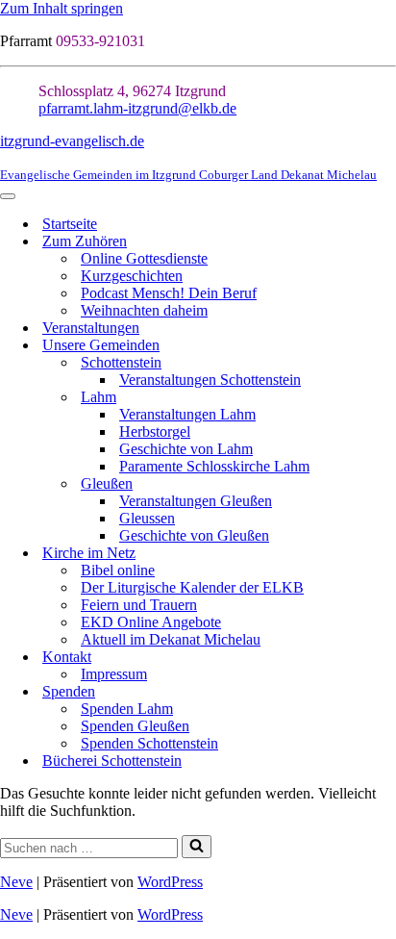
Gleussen (147, 518)
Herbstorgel (154, 431)
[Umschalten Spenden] (386, 692)
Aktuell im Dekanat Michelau (170, 639)
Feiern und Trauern (139, 604)
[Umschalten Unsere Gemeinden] (386, 346)
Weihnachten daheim (144, 310)
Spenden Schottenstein (149, 743)
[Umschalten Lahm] (386, 398)
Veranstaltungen (90, 327)
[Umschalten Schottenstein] (386, 363)
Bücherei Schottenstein (112, 760)
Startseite (69, 224)
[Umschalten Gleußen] (386, 484)
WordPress (170, 882)
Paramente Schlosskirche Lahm (214, 466)
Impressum (114, 674)
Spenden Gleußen (135, 726)
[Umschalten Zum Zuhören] (386, 242)
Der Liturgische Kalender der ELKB (192, 587)
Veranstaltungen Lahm (187, 414)
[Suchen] (196, 846)
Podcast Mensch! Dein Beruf (169, 293)
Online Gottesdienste (144, 258)
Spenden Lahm (127, 708)
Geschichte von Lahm (186, 449)
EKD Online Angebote (151, 622)
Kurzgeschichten (132, 275)
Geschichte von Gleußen (194, 535)
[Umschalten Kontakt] (386, 657)
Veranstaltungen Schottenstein (210, 379)
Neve (16, 882)
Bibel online (118, 570)
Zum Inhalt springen (61, 8)
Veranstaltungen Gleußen (195, 501)
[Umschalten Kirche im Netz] (386, 554)
